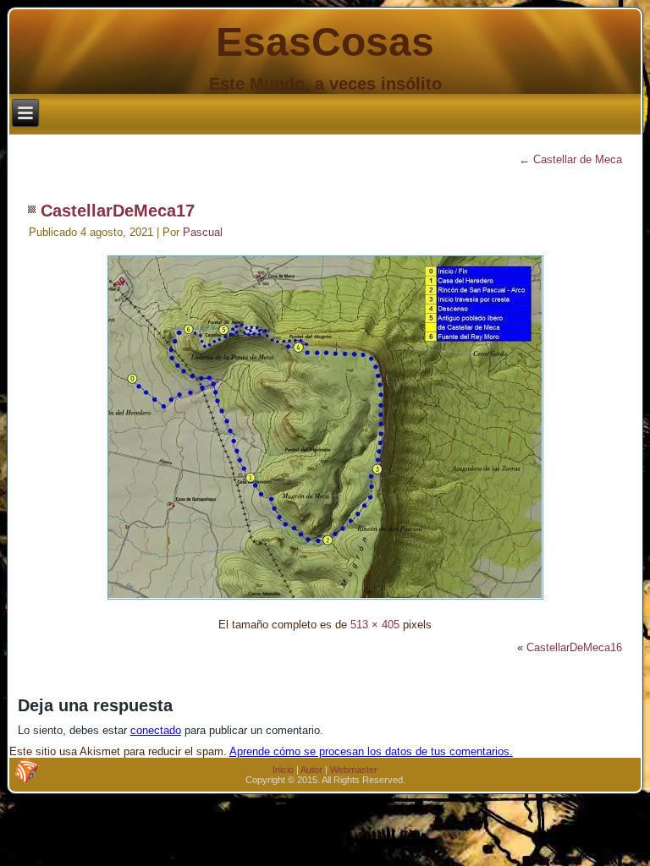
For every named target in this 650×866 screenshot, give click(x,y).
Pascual (203, 232)
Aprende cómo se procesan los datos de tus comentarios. (371, 751)
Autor (311, 770)
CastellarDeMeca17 (118, 210)
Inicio (283, 770)
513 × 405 (374, 624)
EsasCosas (325, 41)
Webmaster (353, 770)
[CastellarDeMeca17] (325, 601)
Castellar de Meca (570, 159)
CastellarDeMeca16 (574, 647)
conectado (155, 730)
